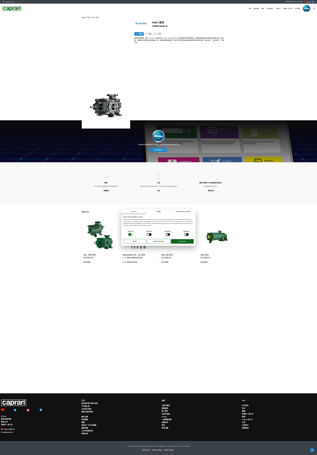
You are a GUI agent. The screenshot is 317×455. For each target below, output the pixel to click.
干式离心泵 (85, 406)
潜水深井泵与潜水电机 (89, 403)
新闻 (243, 417)
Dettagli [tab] (158, 211)
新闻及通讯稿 (6, 419)
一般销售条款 (167, 420)
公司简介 (245, 425)
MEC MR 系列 (167, 255)
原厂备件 (165, 411)
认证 (243, 422)
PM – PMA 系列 (89, 255)
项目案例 (84, 420)
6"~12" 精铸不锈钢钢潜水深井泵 (132, 258)
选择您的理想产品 (158, 149)
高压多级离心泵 (88, 258)
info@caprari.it (7, 432)
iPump (3, 416)
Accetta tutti (182, 241)
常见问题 (165, 428)
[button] (139, 34)
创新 (163, 401)
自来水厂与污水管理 (88, 425)
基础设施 (84, 428)
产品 (88, 17)
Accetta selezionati (158, 241)
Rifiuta (135, 241)
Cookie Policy (169, 450)
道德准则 (245, 428)
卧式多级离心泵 (166, 258)
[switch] (149, 234)
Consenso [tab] (134, 211)
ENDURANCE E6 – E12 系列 (134, 255)
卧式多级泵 (86, 262)
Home (84, 17)
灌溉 (83, 422)
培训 (163, 425)
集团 (243, 411)
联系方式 (4, 422)
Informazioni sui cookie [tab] (183, 211)
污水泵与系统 (86, 409)
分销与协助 (166, 414)
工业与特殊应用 (87, 431)
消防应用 (84, 434)
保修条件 (165, 422)
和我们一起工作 (7, 425)
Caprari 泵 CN (247, 420)
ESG (243, 401)
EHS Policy (146, 450)
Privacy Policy (157, 450)
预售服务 (165, 408)
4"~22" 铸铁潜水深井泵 (130, 262)
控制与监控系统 (87, 412)
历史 (243, 408)
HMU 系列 (205, 255)
